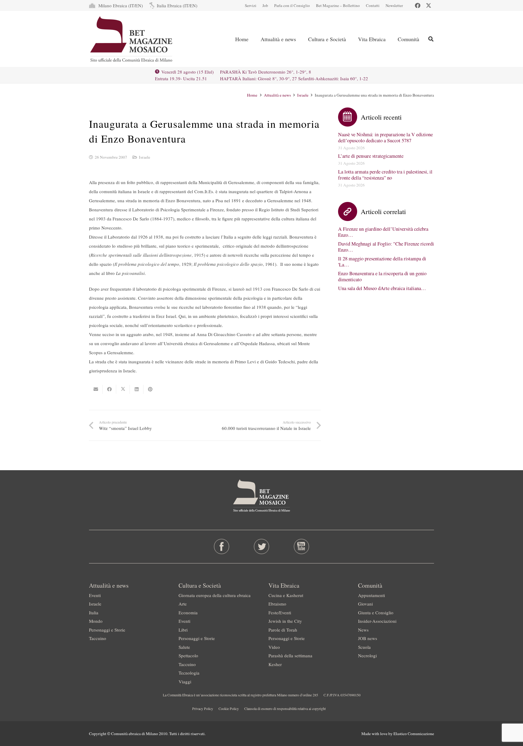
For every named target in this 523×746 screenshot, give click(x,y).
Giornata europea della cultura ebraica (215, 595)
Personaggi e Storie (107, 630)
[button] (430, 38)
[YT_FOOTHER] (301, 546)
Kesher (275, 664)
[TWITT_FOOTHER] (261, 546)
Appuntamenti (371, 595)
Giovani (365, 604)
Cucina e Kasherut (285, 595)
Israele (144, 157)
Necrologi (367, 655)
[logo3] (132, 39)
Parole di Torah (282, 630)
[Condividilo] (109, 389)
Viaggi (185, 681)
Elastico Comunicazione (413, 733)
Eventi (95, 595)
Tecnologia (189, 673)
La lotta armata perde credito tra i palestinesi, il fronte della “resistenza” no (385, 175)
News (363, 630)
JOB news (367, 638)
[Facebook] (417, 5)
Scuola (364, 647)
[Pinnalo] (150, 389)
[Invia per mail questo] (96, 389)
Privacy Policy (202, 708)
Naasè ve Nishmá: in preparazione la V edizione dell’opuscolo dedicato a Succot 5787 (385, 137)
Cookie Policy (229, 708)
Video (274, 647)
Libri (183, 630)
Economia (188, 612)
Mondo (96, 621)
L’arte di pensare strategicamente (370, 156)
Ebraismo (277, 604)
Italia (93, 612)
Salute (184, 647)
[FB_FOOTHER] (222, 546)
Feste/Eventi (279, 612)
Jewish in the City (285, 621)
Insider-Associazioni (377, 621)
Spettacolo (188, 655)
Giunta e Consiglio (375, 612)
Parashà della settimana (290, 655)
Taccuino (97, 638)
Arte (183, 604)
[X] (428, 5)
